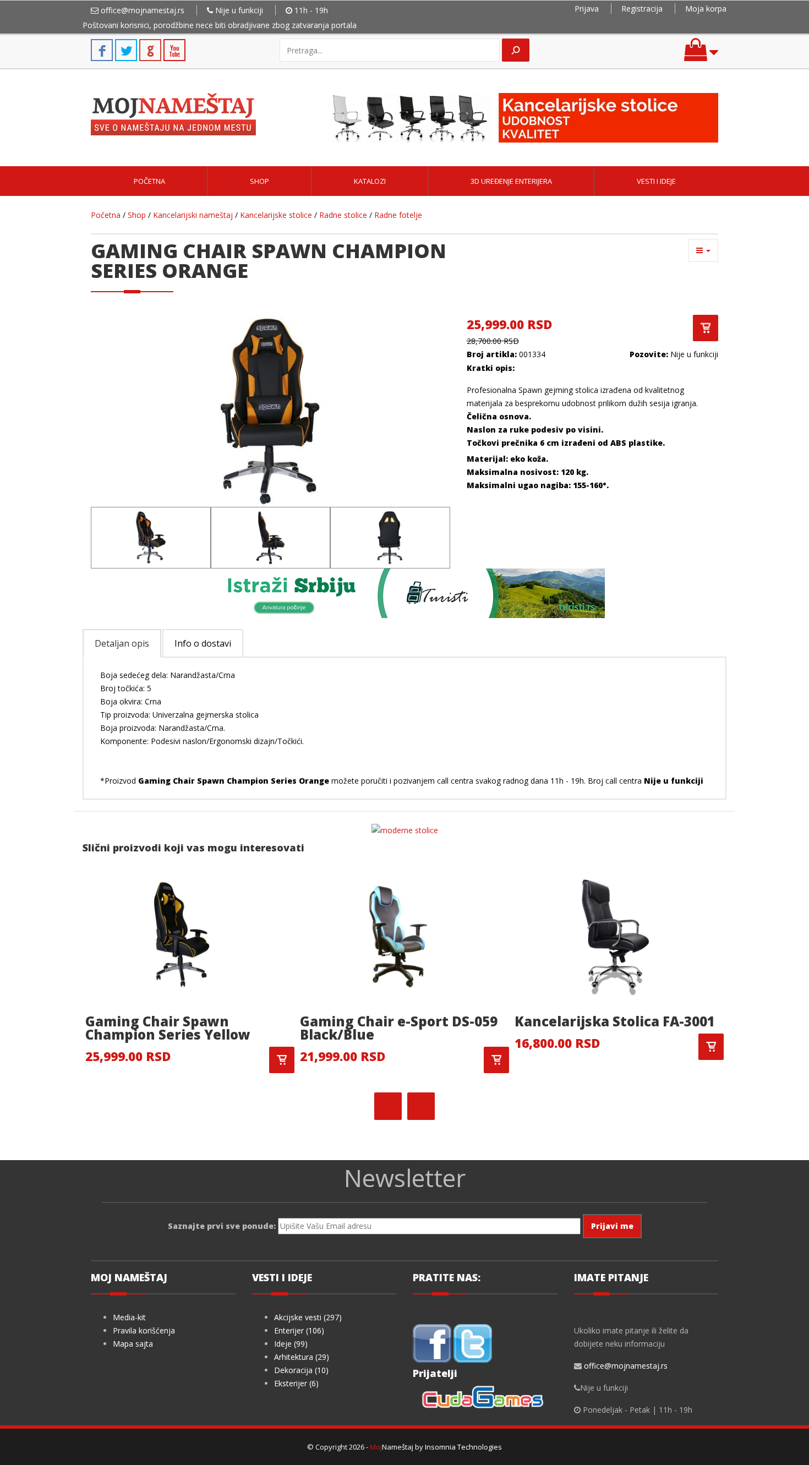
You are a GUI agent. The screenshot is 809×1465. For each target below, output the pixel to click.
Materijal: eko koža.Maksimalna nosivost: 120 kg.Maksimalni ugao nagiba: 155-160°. (539, 471)
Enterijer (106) (299, 1330)
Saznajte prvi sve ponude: (222, 1226)
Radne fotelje (398, 215)
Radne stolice (343, 215)
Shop (259, 181)
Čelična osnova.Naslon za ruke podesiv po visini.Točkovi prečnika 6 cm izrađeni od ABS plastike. (566, 429)
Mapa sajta (133, 1343)
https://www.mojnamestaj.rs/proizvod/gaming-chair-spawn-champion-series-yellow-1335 (281, 1060)
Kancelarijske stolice (276, 215)
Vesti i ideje (656, 181)
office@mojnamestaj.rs (142, 10)
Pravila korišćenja (144, 1330)
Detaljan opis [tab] (122, 643)
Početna (149, 181)
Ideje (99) (291, 1343)
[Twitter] (472, 1342)
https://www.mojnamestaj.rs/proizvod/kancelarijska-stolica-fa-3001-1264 (711, 1047)
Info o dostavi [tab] (202, 643)
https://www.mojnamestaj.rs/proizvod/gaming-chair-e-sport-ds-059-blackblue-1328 (496, 1060)
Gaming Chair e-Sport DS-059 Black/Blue (399, 1027)
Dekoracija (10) (301, 1370)
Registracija (642, 8)
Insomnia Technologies (463, 1447)
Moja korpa (705, 8)
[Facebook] (432, 1342)
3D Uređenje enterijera (511, 181)
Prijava (587, 8)
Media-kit (129, 1317)
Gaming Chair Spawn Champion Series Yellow (167, 1027)
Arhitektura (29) (301, 1357)
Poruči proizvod (705, 328)
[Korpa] (701, 55)
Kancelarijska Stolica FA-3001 (615, 1021)
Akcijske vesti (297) (308, 1317)
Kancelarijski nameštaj (193, 215)
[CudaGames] (485, 1398)
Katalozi (370, 181)
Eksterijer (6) (296, 1383)
